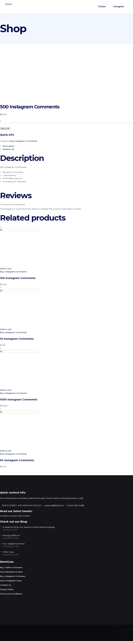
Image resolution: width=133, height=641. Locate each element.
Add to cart (5, 128)
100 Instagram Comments (18, 278)
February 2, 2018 (10, 530)
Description (8, 146)
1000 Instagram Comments (18, 399)
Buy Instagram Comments (23, 141)
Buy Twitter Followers (11, 567)
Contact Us (5, 585)
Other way (8, 552)
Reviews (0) (8, 149)
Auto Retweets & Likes (11, 572)
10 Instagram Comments (17, 338)
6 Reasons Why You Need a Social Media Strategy (29, 527)
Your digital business (14, 543)
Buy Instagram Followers (13, 576)
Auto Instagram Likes (11, 580)
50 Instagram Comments (17, 460)
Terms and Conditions (11, 594)
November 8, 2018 (11, 538)
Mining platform (11, 535)
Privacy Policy (7, 589)
